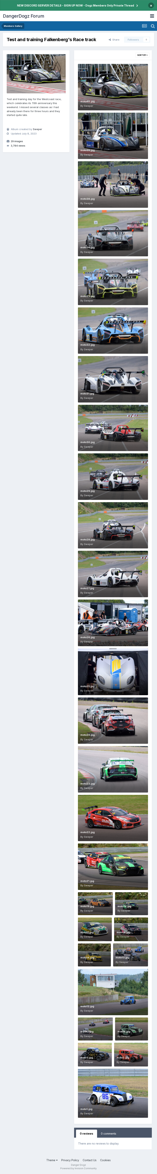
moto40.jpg (87, 101)
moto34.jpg (87, 247)
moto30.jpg (87, 442)
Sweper (37, 129)
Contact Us (89, 1160)
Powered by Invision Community (78, 1168)
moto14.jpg (87, 957)
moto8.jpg (124, 1031)
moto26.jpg (87, 637)
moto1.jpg (86, 1108)
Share (115, 39)
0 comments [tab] (108, 1133)
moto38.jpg (87, 198)
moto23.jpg (87, 783)
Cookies (105, 1160)
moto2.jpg (123, 1057)
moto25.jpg (87, 686)
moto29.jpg (87, 490)
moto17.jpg (87, 932)
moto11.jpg (87, 1031)
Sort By (141, 55)
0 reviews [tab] (86, 1133)
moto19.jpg (87, 906)
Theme (51, 1160)
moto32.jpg (87, 344)
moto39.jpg (87, 150)
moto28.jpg (87, 539)
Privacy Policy (70, 1160)
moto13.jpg (122, 957)
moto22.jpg (87, 832)
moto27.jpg (87, 588)
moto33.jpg (87, 296)
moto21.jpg (87, 880)
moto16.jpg (123, 932)
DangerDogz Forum (23, 16)
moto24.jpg (87, 734)
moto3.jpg (86, 1057)
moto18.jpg (124, 906)
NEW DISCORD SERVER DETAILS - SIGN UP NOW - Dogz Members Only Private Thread (75, 5)
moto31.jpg (87, 393)
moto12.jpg (87, 1006)
